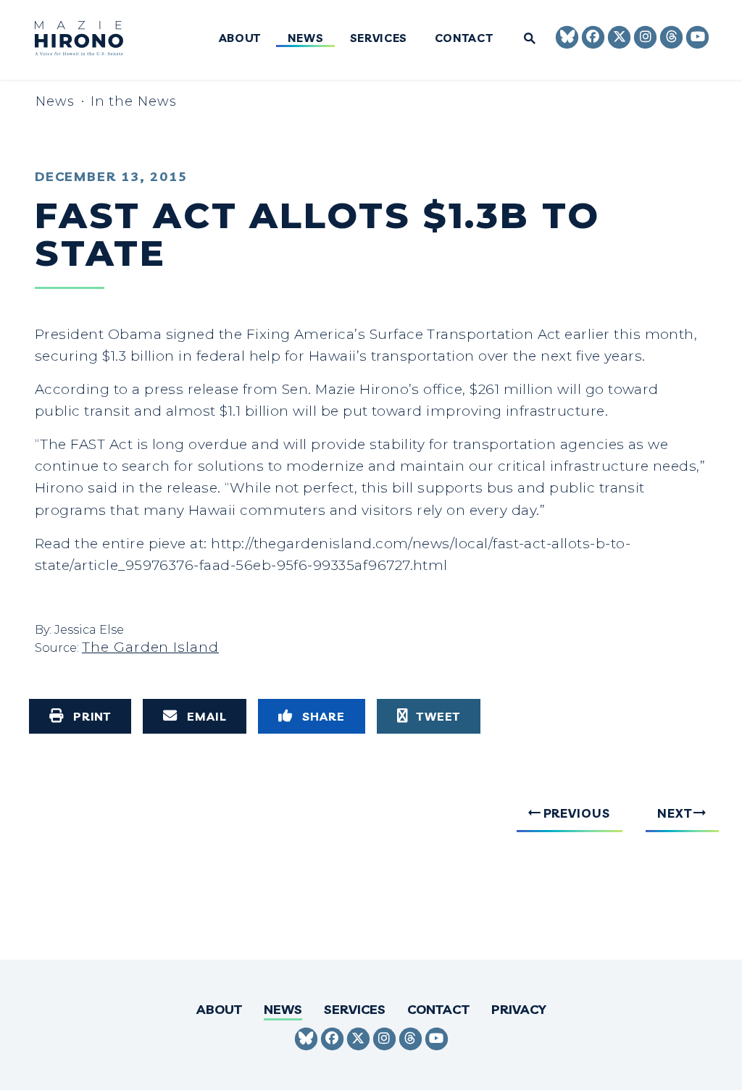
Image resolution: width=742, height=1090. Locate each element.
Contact (463, 39)
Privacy (518, 1009)
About (239, 39)
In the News (134, 101)
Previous (576, 813)
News (305, 39)
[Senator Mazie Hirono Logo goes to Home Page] (88, 40)
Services (378, 39)
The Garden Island (150, 647)
